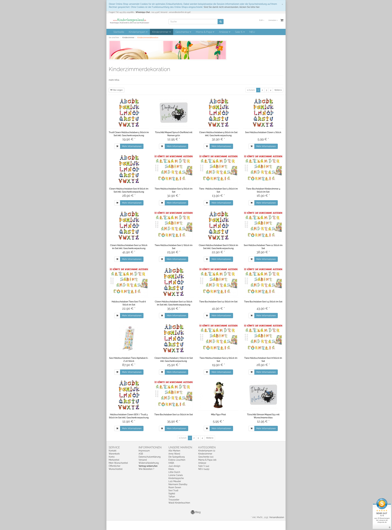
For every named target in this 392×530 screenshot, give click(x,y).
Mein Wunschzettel (118, 463)
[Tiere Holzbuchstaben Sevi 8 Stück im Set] (263, 338)
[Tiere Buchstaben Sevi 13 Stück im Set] (263, 282)
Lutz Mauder (174, 481)
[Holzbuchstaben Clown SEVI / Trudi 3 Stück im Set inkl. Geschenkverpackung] (129, 395)
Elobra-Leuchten (176, 460)
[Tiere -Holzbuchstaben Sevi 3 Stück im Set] (218, 169)
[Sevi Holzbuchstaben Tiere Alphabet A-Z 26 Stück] (129, 338)
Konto (112, 457)
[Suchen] (221, 21)
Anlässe (224, 31)
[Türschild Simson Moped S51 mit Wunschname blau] (263, 395)
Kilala (171, 469)
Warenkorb (114, 453)
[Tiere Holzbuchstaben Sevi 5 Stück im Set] (218, 338)
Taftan (171, 496)
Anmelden (272, 20)
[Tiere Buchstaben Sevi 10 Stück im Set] (174, 395)
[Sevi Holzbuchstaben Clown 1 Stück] (263, 112)
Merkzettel (114, 460)
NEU (252, 31)
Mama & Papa (204, 31)
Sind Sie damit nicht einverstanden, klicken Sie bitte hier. (232, 7)
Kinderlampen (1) (206, 450)
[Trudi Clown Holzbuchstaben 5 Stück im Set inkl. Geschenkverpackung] (129, 112)
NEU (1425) (203, 469)
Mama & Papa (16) (207, 460)
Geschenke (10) (205, 457)
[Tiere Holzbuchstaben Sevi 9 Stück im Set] (174, 169)
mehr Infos (114, 80)
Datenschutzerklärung (150, 457)
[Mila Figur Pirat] (218, 395)
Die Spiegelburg (176, 457)
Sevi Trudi (173, 490)
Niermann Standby (177, 484)
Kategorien (207, 447)
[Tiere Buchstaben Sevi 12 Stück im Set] (218, 282)
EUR (261, 20)
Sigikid (171, 493)
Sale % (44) (203, 466)
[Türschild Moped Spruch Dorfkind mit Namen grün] (174, 112)
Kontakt (112, 450)
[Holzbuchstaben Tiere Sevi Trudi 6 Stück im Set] (129, 282)
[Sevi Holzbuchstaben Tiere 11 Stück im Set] (263, 225)
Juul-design (174, 466)
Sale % (239, 31)
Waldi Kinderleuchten (179, 503)
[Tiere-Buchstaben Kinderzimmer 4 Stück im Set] (263, 169)
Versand (143, 460)
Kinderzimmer (160, 31)
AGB (141, 453)
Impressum (144, 450)
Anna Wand (174, 453)
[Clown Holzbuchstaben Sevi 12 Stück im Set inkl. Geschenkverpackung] (129, 225)
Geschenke (182, 31)
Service (114, 447)
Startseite (118, 31)
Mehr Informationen (131, 146)
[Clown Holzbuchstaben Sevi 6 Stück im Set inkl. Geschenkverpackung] (218, 225)
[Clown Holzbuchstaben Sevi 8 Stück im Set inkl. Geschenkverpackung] (129, 169)
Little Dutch (174, 472)
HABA (171, 463)
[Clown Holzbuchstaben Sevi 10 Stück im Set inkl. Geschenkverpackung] (174, 282)
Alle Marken (174, 450)
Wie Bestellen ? (146, 469)
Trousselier (173, 499)
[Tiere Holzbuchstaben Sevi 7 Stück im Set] (174, 225)
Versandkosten (276, 517)
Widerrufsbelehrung (149, 463)
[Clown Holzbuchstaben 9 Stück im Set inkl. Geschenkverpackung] (218, 112)
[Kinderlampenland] (129, 21)
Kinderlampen (137, 31)
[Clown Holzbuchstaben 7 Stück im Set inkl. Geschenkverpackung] (174, 338)
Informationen (150, 447)
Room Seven (174, 487)
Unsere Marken (180, 447)
